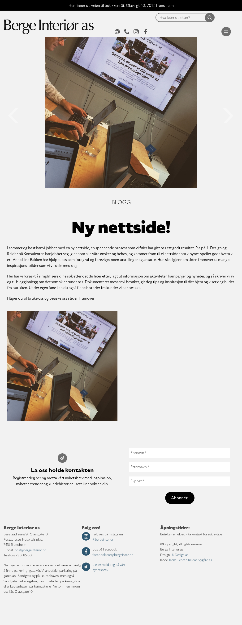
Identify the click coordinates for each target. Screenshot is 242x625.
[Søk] (147, 28)
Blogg (121, 202)
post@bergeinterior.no (30, 550)
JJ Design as (179, 555)
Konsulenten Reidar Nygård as (190, 560)
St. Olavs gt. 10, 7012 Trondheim (147, 5)
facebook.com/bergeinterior (112, 555)
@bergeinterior (102, 539)
